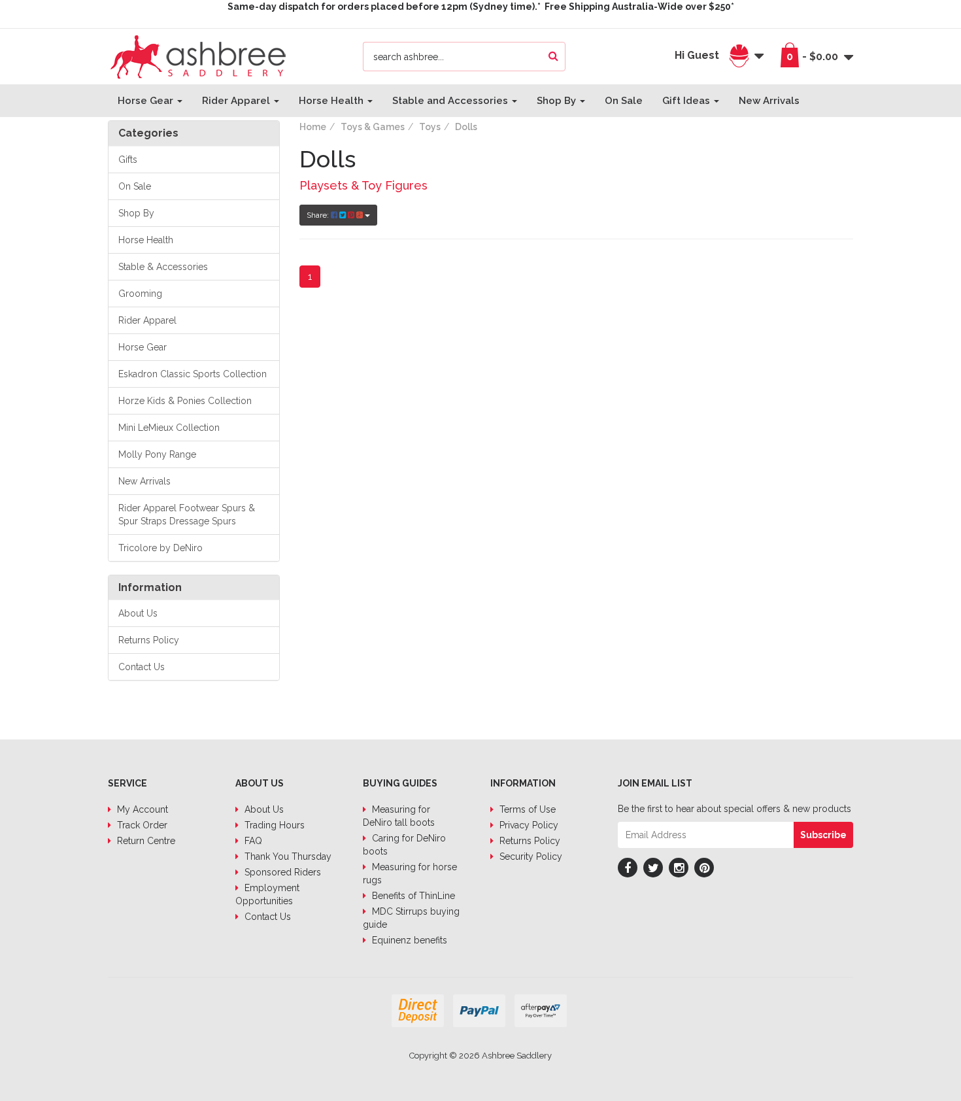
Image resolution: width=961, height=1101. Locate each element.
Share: (319, 215)
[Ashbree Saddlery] (198, 55)
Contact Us (141, 667)
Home (312, 127)
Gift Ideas (687, 101)
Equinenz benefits (408, 940)
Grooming (140, 293)
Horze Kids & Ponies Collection (185, 401)
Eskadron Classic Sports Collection (192, 374)
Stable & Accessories (163, 267)
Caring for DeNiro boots (404, 844)
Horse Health (332, 101)
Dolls (466, 127)
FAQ (252, 841)
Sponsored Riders (281, 872)
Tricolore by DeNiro (160, 548)
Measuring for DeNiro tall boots (399, 816)
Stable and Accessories (451, 101)
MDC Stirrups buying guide (411, 918)
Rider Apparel (237, 101)
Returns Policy (148, 640)
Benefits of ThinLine (412, 895)
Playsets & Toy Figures (363, 185)
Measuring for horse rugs (410, 873)
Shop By (558, 101)
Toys (430, 127)
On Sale (624, 101)
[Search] (553, 56)
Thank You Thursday (286, 856)
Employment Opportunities (267, 894)
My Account (141, 809)
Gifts (127, 159)
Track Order (140, 825)
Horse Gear (147, 101)
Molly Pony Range (157, 454)
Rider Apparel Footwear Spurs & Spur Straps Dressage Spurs (186, 514)
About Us (138, 613)
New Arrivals (769, 101)
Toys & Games (373, 127)
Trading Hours (273, 825)
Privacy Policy (527, 825)
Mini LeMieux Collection (169, 427)
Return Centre (144, 841)
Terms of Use (526, 809)
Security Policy (529, 856)
